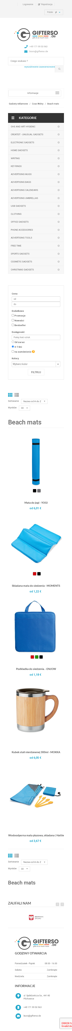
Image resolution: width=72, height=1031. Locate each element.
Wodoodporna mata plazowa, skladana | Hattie (36, 835)
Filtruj (36, 372)
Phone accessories (22, 230)
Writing (15, 158)
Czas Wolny (37, 104)
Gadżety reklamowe (18, 104)
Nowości (19, 320)
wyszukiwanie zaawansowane (39, 66)
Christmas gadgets (22, 269)
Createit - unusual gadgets (27, 134)
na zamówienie (23, 351)
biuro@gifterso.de (32, 1016)
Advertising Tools (21, 237)
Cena (14, 293)
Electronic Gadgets (22, 142)
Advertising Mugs (21, 174)
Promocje (20, 315)
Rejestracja (46, 4)
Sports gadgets (20, 253)
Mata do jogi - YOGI (36, 502)
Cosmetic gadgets (21, 261)
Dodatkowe (18, 311)
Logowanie (28, 4)
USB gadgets (18, 206)
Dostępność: (18, 332)
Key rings (16, 166)
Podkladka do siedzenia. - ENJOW (36, 668)
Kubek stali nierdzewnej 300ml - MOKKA (36, 752)
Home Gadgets (19, 150)
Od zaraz (20, 342)
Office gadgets (20, 222)
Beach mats (53, 104)
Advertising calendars (24, 190)
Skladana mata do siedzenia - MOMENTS (36, 585)
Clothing (16, 214)
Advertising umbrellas (24, 198)
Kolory (15, 358)
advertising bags (21, 182)
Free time (16, 245)
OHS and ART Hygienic (23, 126)
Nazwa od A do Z (32, 401)
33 (22, 408)
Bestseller (20, 325)
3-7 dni (18, 347)
